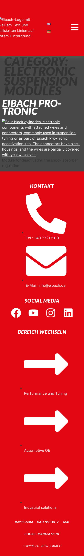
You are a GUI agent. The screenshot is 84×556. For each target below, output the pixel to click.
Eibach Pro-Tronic (31, 108)
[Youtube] (33, 313)
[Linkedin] (68, 313)
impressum (24, 522)
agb (66, 522)
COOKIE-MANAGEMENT (42, 534)
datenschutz (48, 522)
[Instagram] (51, 313)
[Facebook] (16, 313)
